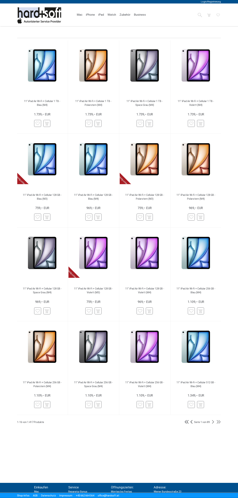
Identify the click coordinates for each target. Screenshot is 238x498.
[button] (200, 15)
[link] (79, 14)
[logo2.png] (39, 15)
